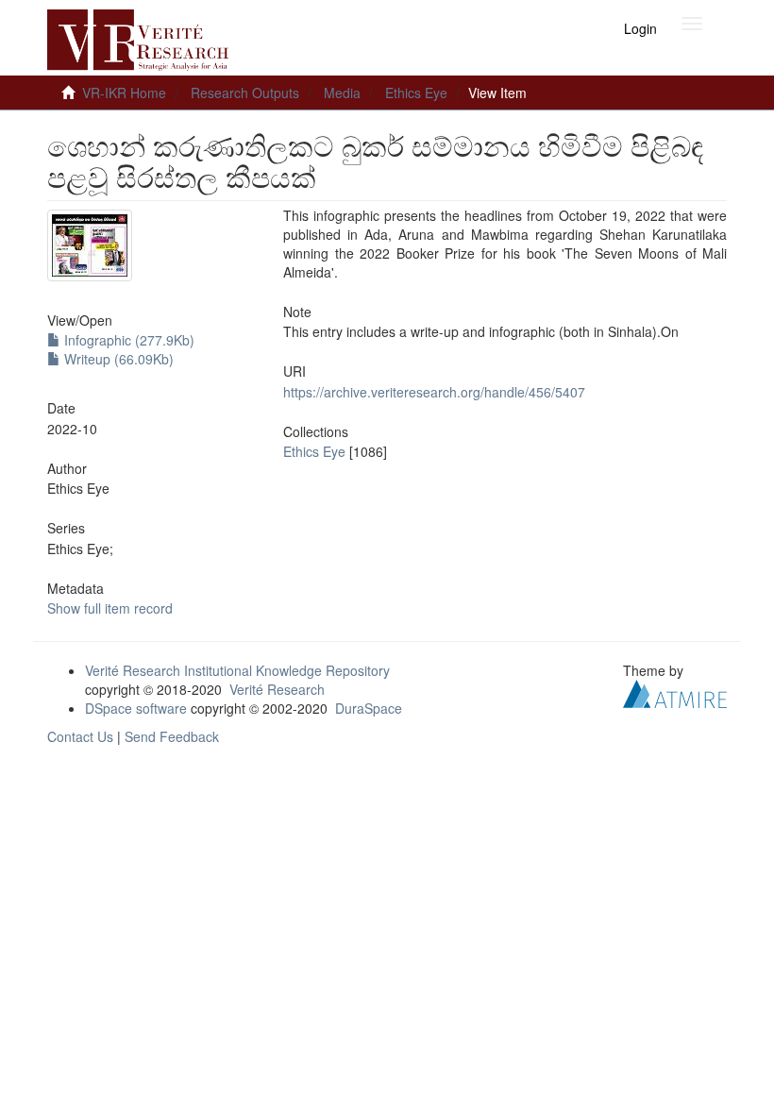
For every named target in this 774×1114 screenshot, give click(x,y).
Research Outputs (245, 92)
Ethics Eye (416, 92)
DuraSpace (368, 708)
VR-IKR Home (124, 92)
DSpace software (136, 708)
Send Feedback (172, 736)
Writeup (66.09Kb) (117, 358)
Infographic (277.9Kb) (127, 339)
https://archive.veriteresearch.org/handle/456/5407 (434, 391)
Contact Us (80, 736)
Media (342, 92)
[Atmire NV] (675, 692)
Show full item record (110, 608)
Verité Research (277, 689)
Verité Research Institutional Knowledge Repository (237, 670)
